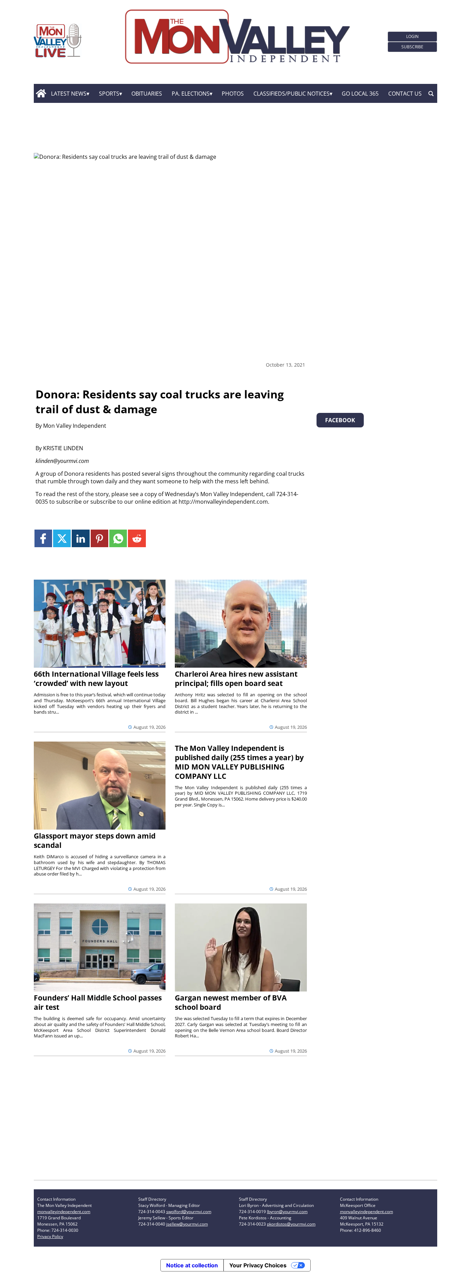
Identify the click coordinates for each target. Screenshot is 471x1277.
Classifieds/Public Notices (291, 93)
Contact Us (405, 93)
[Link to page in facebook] (43, 538)
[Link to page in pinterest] (99, 538)
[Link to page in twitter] (62, 538)
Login (412, 36)
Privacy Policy (50, 1236)
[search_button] (431, 93)
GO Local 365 (360, 93)
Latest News (69, 93)
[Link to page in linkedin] (80, 538)
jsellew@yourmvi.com (187, 1224)
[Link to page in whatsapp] (118, 538)
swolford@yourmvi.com (188, 1212)
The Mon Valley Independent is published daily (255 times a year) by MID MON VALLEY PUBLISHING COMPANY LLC (239, 762)
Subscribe (412, 47)
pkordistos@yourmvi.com (291, 1224)
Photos (233, 93)
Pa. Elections (191, 93)
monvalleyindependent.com (63, 1212)
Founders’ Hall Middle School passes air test (98, 1002)
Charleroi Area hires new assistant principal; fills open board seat (236, 678)
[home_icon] (41, 93)
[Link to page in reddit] (137, 538)
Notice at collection (192, 1265)
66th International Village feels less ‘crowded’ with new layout (96, 678)
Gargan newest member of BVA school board (231, 1002)
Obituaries (146, 93)
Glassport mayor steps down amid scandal (95, 840)
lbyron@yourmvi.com (287, 1212)
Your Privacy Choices (258, 1265)
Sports (109, 93)
